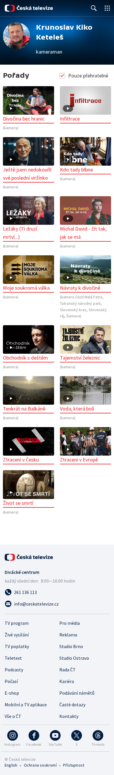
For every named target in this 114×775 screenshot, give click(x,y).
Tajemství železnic (80, 357)
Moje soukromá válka (26, 287)
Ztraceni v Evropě (79, 459)
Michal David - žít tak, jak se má (83, 232)
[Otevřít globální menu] (107, 8)
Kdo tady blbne (76, 169)
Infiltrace (70, 118)
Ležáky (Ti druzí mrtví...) (20, 232)
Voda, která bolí (77, 408)
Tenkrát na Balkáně (24, 408)
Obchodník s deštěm (25, 357)
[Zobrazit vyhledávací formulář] (94, 8)
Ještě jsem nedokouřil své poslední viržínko (27, 173)
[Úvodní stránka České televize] (29, 8)
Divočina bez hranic (23, 118)
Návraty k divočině (80, 287)
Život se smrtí (18, 503)
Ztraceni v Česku (21, 459)
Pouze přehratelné (88, 75)
